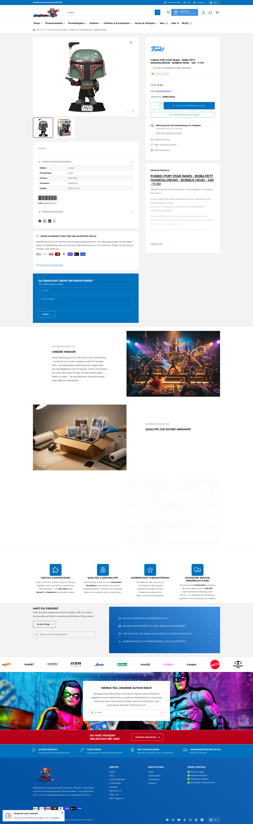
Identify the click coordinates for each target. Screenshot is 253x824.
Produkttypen (76, 23)
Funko (42, 148)
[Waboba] (172, 664)
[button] (217, 12)
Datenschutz (154, 775)
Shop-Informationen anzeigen (169, 133)
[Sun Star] (149, 664)
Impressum (154, 779)
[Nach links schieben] (128, 111)
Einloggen (200, 2)
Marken (94, 23)
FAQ (111, 775)
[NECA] (80, 664)
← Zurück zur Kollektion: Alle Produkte (170, 68)
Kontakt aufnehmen (146, 737)
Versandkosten (163, 91)
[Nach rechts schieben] (133, 111)
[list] (126, 582)
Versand (152, 783)
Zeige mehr (156, 244)
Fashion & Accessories (117, 23)
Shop (37, 23)
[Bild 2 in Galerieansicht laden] (64, 128)
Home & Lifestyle (145, 23)
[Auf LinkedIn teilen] (49, 221)
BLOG (112, 772)
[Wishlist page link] (168, 12)
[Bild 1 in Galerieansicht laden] (43, 128)
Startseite (40, 30)
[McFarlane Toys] (33, 664)
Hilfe (188, 2)
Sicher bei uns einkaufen (51, 265)
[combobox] (113, 12)
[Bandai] (219, 664)
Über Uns (114, 794)
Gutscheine (115, 783)
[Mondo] (56, 664)
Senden (45, 314)
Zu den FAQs (43, 624)
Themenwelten (54, 23)
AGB (150, 772)
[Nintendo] (103, 664)
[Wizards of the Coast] (195, 664)
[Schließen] (62, 812)
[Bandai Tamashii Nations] (242, 664)
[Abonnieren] (162, 713)
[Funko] (157, 49)
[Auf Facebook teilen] (40, 221)
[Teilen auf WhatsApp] (45, 221)
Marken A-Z (115, 791)
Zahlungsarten (116, 798)
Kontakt (113, 787)
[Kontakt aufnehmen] (210, 12)
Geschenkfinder (173, 2)
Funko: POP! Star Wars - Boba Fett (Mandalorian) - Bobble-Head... (77, 30)
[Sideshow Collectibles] (126, 664)
